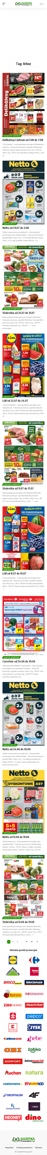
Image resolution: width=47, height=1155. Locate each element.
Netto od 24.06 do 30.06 (17, 749)
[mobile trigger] (5, 4)
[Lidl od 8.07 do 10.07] (23, 538)
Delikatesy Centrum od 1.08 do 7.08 (23, 140)
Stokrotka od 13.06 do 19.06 (18, 922)
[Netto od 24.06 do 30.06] (23, 714)
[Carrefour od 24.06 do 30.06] (23, 626)
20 (31, 941)
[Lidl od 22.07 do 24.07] (23, 365)
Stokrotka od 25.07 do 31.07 (18, 312)
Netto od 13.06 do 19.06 (16, 837)
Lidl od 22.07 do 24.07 (15, 400)
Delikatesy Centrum (12, 136)
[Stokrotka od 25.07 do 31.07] (23, 277)
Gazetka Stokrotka (12, 309)
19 (26, 941)
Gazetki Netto (10, 224)
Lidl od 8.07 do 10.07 (14, 573)
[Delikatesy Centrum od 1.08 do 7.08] (23, 104)
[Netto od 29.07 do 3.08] (23, 192)
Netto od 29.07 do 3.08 (16, 227)
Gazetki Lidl (9, 396)
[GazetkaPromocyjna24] (23, 4)
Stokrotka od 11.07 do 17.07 (18, 488)
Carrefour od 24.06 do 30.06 (19, 661)
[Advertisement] (23, 36)
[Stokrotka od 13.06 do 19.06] (23, 887)
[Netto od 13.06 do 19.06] (23, 802)
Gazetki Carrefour (11, 657)
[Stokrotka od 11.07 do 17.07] (23, 453)
